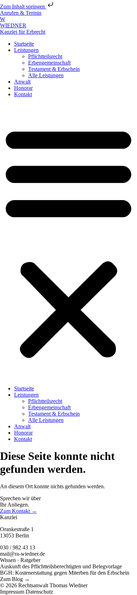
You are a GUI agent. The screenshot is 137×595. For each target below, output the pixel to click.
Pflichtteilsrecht (45, 56)
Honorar (23, 88)
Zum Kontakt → (18, 511)
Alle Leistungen (46, 75)
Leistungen (26, 50)
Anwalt (22, 82)
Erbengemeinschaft (49, 63)
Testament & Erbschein (54, 69)
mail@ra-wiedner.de (22, 554)
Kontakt (23, 94)
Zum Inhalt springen (23, 6)
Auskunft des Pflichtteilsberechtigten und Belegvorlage (61, 566)
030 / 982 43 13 (17, 547)
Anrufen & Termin (20, 13)
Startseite (24, 44)
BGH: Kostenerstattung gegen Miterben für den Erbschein (64, 573)
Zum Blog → (15, 579)
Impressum (13, 592)
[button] (68, 241)
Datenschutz (39, 592)
